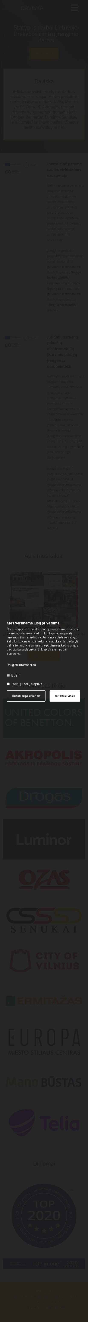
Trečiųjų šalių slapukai (27, 684)
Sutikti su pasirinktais (26, 696)
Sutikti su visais (65, 696)
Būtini (15, 675)
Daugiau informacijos (21, 665)
